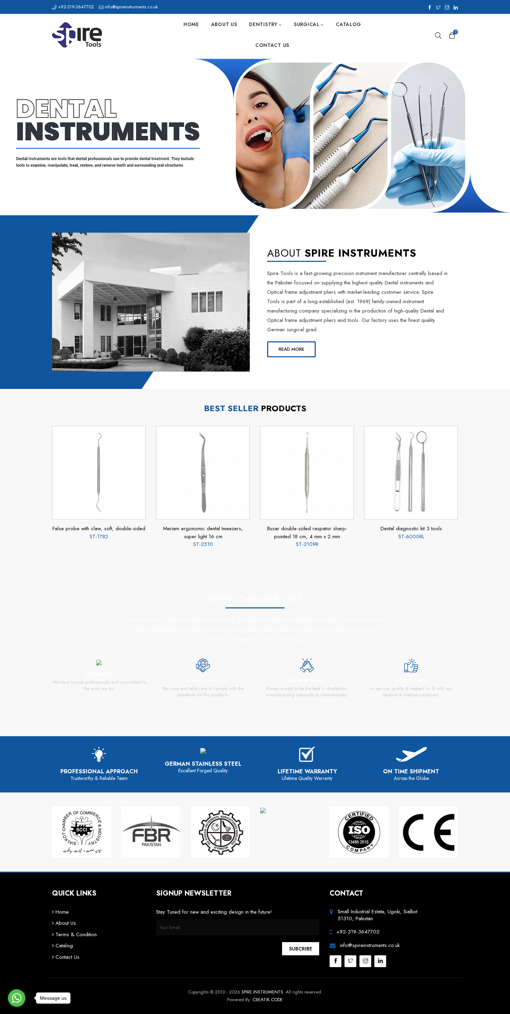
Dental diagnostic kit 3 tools (411, 528)
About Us (224, 24)
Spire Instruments (262, 992)
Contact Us (272, 45)
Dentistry (264, 24)
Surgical (307, 24)
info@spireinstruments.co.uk (130, 6)
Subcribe (300, 948)
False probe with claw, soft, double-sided (98, 528)
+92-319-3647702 (75, 6)
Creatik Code (268, 999)
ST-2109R (307, 544)
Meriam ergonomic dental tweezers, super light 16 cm (203, 532)
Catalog (348, 24)
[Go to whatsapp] (16, 998)
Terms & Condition (75, 934)
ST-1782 (99, 536)
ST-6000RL (411, 536)
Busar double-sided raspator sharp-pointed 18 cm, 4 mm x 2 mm (307, 532)
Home (191, 24)
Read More (291, 349)
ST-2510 (203, 544)
